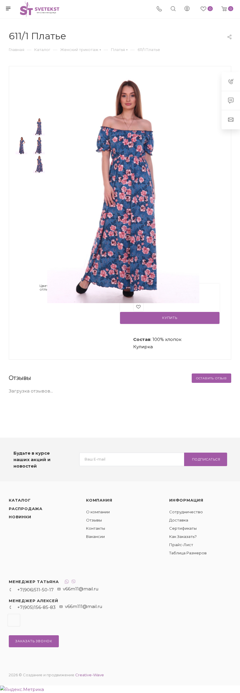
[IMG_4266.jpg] (123, 188)
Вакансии (95, 536)
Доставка (178, 520)
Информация (186, 500)
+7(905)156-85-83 (36, 607)
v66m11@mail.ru (80, 589)
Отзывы (94, 520)
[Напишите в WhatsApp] (67, 582)
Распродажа (25, 508)
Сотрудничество (186, 511)
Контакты (95, 528)
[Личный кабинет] (187, 9)
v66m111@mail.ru (83, 606)
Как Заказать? (183, 536)
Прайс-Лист (181, 544)
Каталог (20, 500)
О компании (98, 511)
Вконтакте (14, 620)
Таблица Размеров (188, 553)
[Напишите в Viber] (73, 582)
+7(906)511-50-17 (35, 589)
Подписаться (206, 459)
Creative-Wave (89, 674)
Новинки (20, 516)
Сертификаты (183, 528)
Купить (169, 318)
